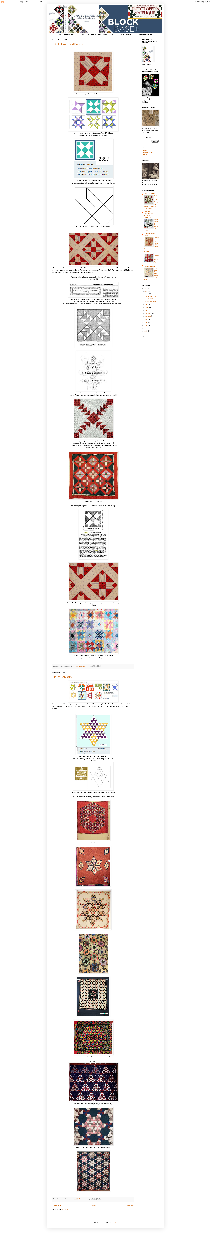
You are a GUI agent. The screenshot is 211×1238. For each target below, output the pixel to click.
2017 (146, 328)
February (148, 313)
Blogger (114, 1222)
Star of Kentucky (62, 676)
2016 (146, 331)
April (147, 307)
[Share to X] (95, 666)
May (147, 305)
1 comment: (83, 1199)
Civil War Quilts (149, 194)
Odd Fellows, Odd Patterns (68, 44)
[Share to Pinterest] (100, 666)
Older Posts (130, 1206)
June (147, 294)
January (148, 316)
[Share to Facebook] (98, 666)
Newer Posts (57, 1206)
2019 (146, 322)
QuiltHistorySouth (150, 252)
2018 (146, 325)
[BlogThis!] (93, 666)
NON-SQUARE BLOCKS (148, 153)
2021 (146, 289)
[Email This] (91, 666)
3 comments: (83, 666)
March (147, 310)
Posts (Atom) (65, 1209)
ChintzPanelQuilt (150, 266)
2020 (146, 320)
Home (94, 1206)
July (146, 291)
